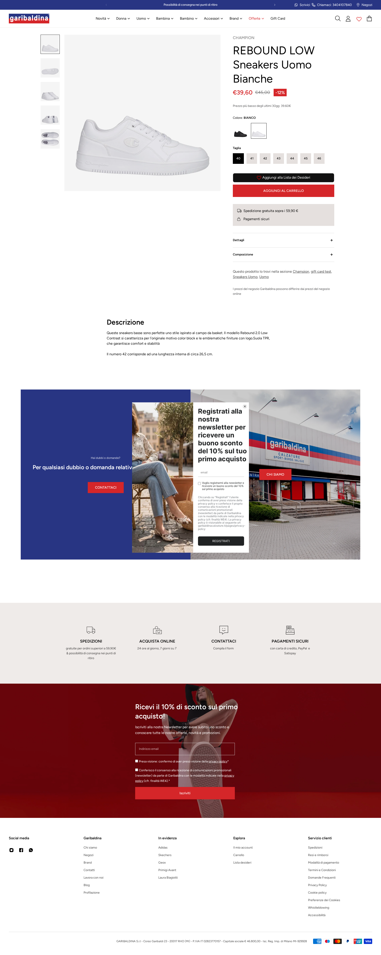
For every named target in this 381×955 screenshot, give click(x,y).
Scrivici (305, 5)
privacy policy (218, 761)
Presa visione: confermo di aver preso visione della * (184, 761)
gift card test (321, 271)
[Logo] (29, 18)
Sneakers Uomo (245, 277)
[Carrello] (369, 18)
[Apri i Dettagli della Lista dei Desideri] (359, 18)
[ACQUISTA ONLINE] (157, 643)
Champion (301, 271)
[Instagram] (11, 850)
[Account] (348, 18)
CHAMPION (243, 37)
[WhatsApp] (31, 850)
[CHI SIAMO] (275, 475)
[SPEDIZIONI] (90, 643)
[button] (238, 158)
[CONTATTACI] (223, 643)
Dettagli (238, 240)
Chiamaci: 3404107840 (334, 5)
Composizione (243, 254)
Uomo (264, 277)
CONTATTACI (105, 487)
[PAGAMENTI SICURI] (290, 643)
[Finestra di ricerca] (337, 18)
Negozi (367, 5)
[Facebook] (21, 850)
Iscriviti (184, 793)
